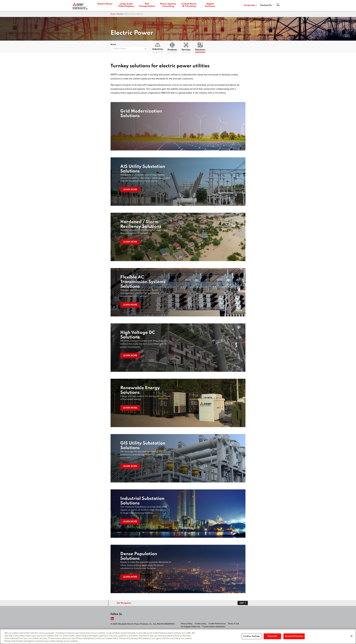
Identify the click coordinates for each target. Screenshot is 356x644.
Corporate (249, 5)
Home (113, 14)
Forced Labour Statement (213, 627)
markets (120, 14)
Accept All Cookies (294, 636)
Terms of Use (233, 624)
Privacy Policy (186, 624)
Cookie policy (200, 624)
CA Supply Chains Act (190, 627)
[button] (178, 126)
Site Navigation (124, 603)
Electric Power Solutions (134, 14)
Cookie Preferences (217, 624)
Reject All (272, 636)
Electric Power (105, 4)
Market (113, 44)
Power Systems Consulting (168, 5)
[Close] (351, 636)
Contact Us (266, 5)
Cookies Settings (251, 636)
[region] (178, 636)
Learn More (130, 190)
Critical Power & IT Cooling (189, 5)
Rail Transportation (147, 5)
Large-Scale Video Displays (126, 5)
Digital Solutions (210, 5)
